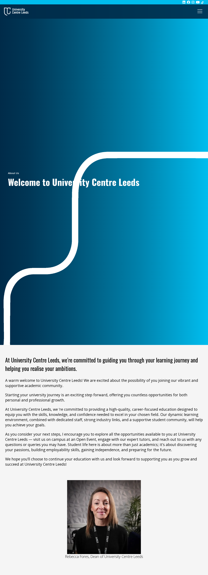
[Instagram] (193, 2)
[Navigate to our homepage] (16, 11)
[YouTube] (198, 2)
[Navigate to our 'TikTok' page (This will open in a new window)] (202, 2)
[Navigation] (199, 11)
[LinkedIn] (183, 2)
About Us (13, 173)
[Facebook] (188, 2)
